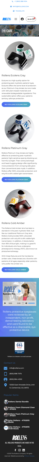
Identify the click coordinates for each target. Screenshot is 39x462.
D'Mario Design (29, 456)
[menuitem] (18, 11)
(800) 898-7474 (15, 374)
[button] (16, 19)
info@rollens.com (16, 368)
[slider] (31, 303)
